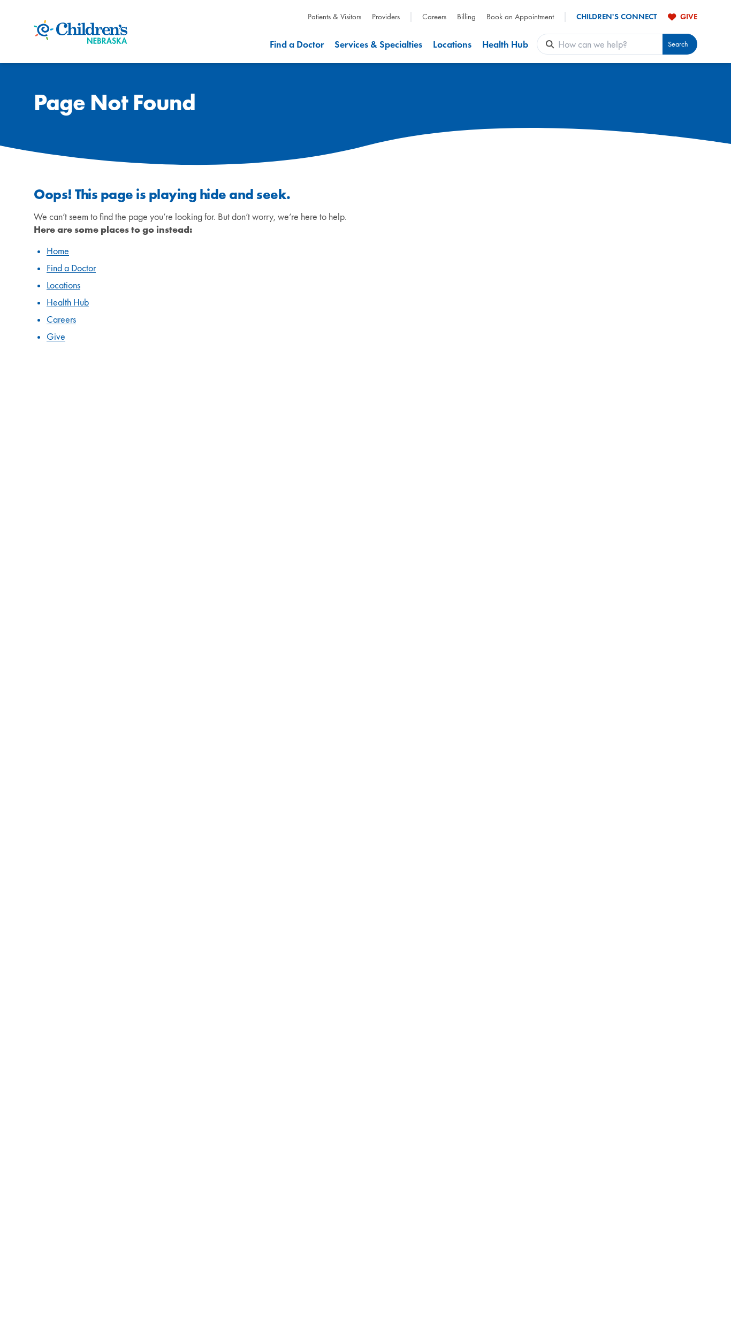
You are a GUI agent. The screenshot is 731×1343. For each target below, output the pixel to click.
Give (56, 336)
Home (58, 251)
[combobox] (610, 44)
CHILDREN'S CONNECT (616, 17)
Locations (452, 44)
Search (678, 44)
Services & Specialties (378, 44)
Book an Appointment (520, 17)
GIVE (688, 16)
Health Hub (505, 44)
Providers (386, 17)
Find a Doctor (297, 44)
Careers (434, 17)
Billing (466, 17)
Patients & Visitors (334, 17)
